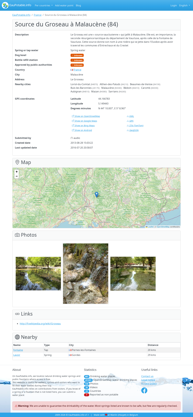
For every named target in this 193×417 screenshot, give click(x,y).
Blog (78, 5)
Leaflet (150, 226)
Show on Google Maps (85, 120)
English (183, 5)
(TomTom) (136, 125)
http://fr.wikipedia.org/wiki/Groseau (40, 323)
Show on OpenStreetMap (87, 116)
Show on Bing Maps (84, 125)
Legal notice (148, 380)
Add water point (64, 5)
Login (174, 5)
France (37, 15)
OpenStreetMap (163, 226)
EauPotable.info (20, 5)
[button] (96, 195)
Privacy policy (149, 383)
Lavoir (16, 355)
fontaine (18, 350)
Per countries (43, 5)
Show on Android (83, 130)
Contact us (147, 376)
